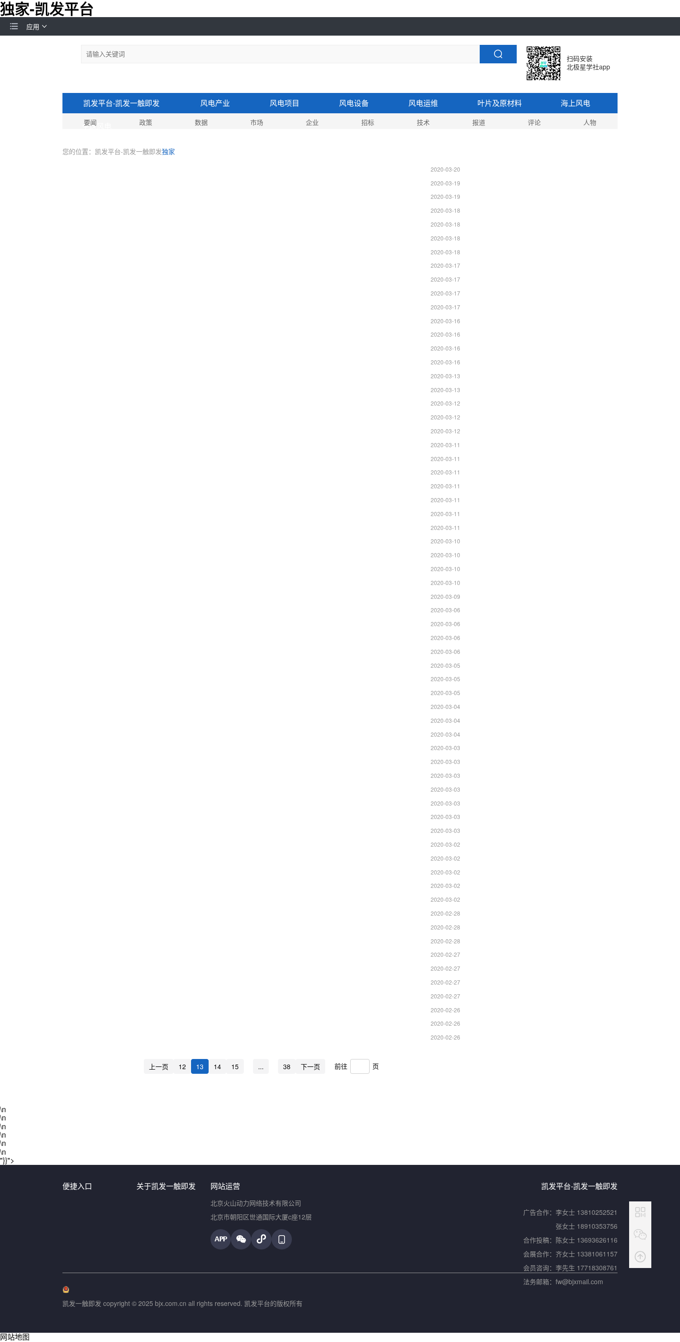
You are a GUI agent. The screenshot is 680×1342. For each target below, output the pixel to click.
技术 (423, 122)
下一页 (310, 1066)
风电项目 (284, 103)
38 (287, 1066)
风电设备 (354, 103)
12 (182, 1066)
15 (235, 1066)
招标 (367, 122)
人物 (589, 122)
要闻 (90, 122)
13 (200, 1066)
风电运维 (423, 103)
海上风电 (575, 103)
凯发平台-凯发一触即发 (121, 103)
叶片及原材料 (499, 103)
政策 (145, 122)
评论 (534, 122)
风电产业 (215, 103)
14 (217, 1066)
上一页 (158, 1066)
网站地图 (15, 1336)
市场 (256, 122)
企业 (312, 122)
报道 (478, 122)
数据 (201, 122)
